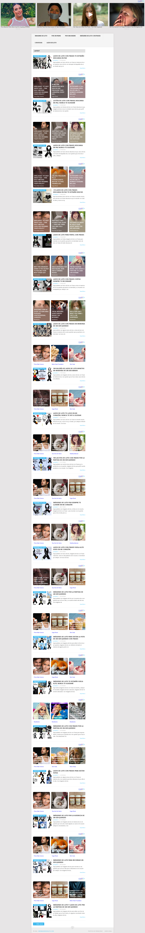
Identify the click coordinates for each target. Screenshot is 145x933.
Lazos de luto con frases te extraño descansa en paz (68, 57)
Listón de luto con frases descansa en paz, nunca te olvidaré (68, 102)
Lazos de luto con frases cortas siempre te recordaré (67, 280)
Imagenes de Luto (41, 36)
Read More (82, 68)
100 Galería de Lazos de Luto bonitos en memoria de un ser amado (68, 369)
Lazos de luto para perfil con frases (68, 235)
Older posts (39, 924)
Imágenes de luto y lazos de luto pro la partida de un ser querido (69, 906)
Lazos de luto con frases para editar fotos (68, 772)
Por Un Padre (56, 36)
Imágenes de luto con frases (90, 36)
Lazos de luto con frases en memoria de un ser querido (69, 325)
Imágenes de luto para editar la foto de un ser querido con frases (69, 638)
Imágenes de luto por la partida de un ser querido (68, 593)
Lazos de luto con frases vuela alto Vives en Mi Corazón (68, 548)
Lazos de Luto (51, 42)
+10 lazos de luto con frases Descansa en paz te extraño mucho (68, 191)
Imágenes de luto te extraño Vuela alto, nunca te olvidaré (68, 682)
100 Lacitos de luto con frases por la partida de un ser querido (69, 459)
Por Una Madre (70, 36)
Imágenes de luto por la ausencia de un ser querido (68, 816)
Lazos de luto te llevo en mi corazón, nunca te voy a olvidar (67, 414)
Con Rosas (38, 42)
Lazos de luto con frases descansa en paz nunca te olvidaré (68, 146)
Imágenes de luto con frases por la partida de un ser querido (68, 727)
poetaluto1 (55, 60)
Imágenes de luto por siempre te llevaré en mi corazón (67, 504)
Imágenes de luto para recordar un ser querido (68, 861)
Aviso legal (108, 931)
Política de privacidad (95, 931)
